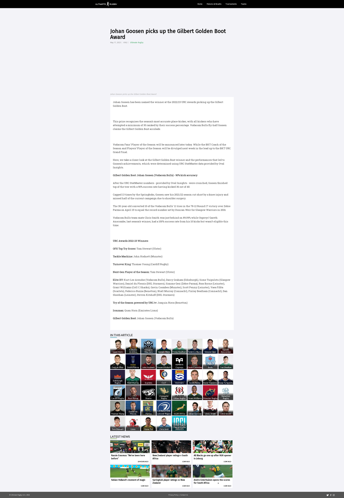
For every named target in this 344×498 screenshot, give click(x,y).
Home (200, 4)
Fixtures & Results (214, 4)
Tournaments (231, 4)
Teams (243, 4)
